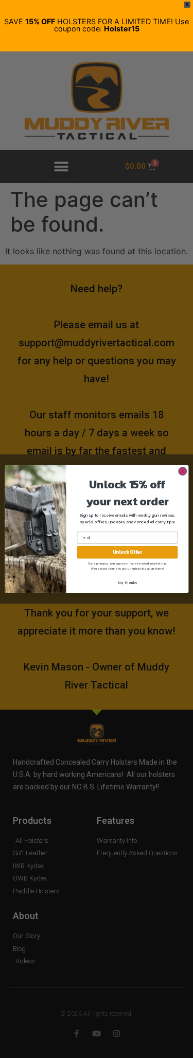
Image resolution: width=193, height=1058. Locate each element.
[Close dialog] (182, 471)
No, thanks (127, 582)
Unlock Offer (127, 552)
